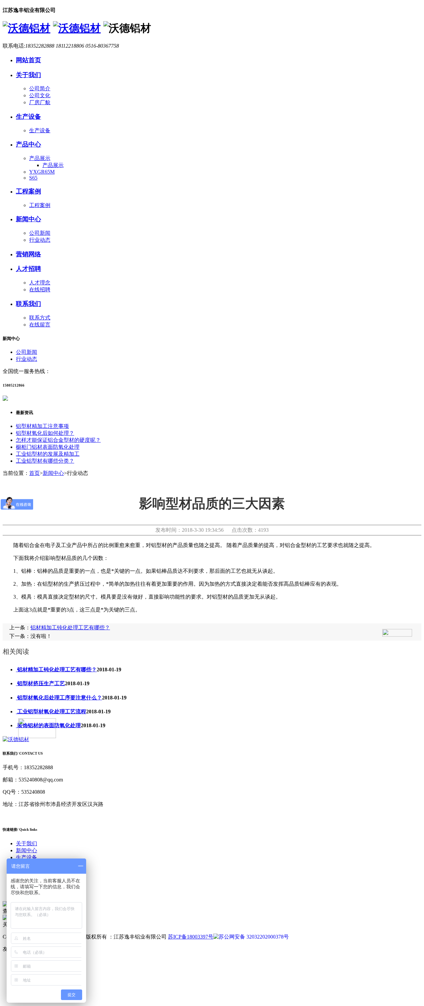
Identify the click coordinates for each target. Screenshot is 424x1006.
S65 (33, 178)
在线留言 (39, 324)
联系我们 (28, 303)
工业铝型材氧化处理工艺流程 (51, 711)
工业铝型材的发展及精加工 (48, 454)
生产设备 (28, 116)
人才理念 (39, 282)
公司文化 (39, 95)
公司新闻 (39, 233)
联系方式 (39, 317)
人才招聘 (28, 268)
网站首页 (28, 60)
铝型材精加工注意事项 (42, 426)
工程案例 (28, 191)
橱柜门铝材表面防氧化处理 (48, 447)
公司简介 (39, 88)
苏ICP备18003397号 (190, 937)
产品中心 (28, 144)
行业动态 (39, 240)
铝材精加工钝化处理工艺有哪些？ (70, 627)
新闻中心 (28, 219)
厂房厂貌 (39, 102)
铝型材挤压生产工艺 (40, 683)
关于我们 (28, 74)
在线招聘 (39, 289)
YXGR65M (42, 172)
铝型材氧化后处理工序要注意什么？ (59, 697)
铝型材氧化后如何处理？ (45, 433)
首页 (34, 473)
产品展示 (39, 158)
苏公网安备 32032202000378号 (254, 937)
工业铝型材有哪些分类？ (45, 461)
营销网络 (28, 254)
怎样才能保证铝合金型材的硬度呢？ (58, 440)
